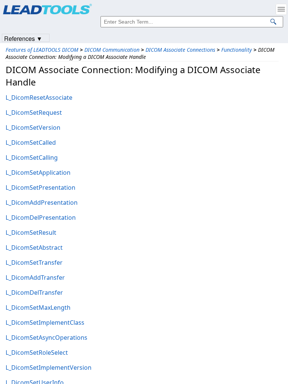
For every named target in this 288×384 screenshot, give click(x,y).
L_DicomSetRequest (34, 112)
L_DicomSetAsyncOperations (46, 337)
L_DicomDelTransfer (34, 292)
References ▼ (23, 38)
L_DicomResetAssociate (39, 97)
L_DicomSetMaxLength (38, 307)
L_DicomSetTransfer (34, 262)
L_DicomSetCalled (31, 142)
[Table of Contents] (281, 9)
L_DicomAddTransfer (35, 277)
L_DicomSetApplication (38, 172)
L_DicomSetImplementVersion (49, 367)
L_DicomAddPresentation (42, 202)
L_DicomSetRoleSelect (37, 352)
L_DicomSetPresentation (40, 187)
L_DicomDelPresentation (41, 217)
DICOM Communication (112, 49)
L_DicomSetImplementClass (45, 322)
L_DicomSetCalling (32, 157)
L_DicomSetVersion (33, 127)
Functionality (236, 49)
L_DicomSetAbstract (34, 247)
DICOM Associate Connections (180, 49)
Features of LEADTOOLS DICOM (42, 49)
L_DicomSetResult (31, 232)
